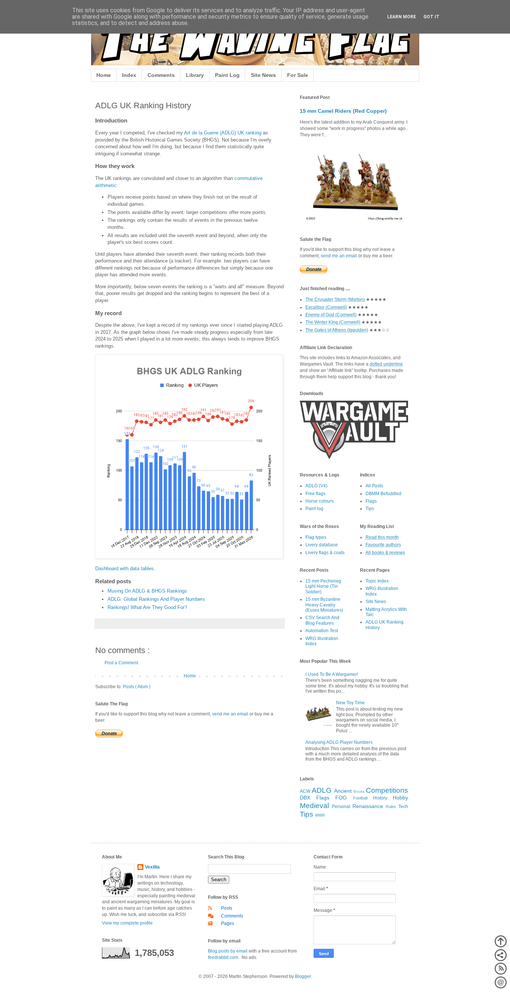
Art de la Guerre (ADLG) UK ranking (222, 133)
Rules (391, 806)
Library (195, 75)
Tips (370, 508)
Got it (431, 16)
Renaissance (367, 806)
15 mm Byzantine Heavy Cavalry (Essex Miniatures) (324, 605)
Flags (371, 501)
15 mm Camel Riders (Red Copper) (343, 111)
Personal (341, 806)
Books (359, 791)
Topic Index (377, 581)
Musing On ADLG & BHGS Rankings (147, 591)
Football (360, 798)
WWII (320, 815)
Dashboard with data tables (124, 568)
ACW (305, 791)
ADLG (322, 790)
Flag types (315, 537)
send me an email (230, 714)
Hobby (400, 798)
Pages (227, 923)
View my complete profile (127, 923)
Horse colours (319, 501)
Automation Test (321, 630)
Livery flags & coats (325, 552)
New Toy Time (350, 702)
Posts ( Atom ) (136, 686)
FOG (341, 798)
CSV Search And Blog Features (322, 620)
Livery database (321, 544)
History (380, 798)
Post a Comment (121, 662)
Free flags (315, 493)
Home (103, 75)
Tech (403, 806)
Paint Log (227, 75)
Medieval (314, 806)
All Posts (374, 485)
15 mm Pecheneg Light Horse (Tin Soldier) (323, 586)
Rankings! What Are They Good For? (147, 607)
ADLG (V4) (316, 485)
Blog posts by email (228, 951)
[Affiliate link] (354, 457)
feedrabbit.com (223, 957)
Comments (161, 75)
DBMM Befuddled (383, 493)
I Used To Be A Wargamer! (331, 674)
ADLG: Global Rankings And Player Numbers (156, 599)
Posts (226, 908)
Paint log (314, 508)
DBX (305, 798)
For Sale (297, 75)
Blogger (303, 976)
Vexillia (152, 867)
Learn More (401, 16)
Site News (263, 75)
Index (129, 75)
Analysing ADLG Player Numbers (339, 742)
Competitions (387, 790)
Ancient (343, 791)
